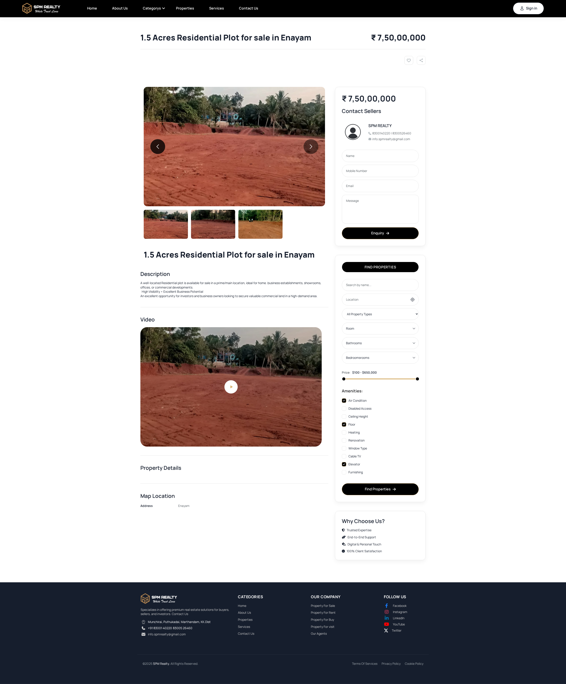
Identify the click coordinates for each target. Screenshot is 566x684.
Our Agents (319, 633)
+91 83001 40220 (160, 628)
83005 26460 (182, 628)
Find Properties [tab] (380, 267)
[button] (157, 146)
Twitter (397, 630)
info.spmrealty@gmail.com (167, 634)
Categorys (152, 8)
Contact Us (248, 8)
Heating (354, 432)
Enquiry (377, 233)
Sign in (531, 8)
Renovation (356, 440)
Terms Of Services (364, 663)
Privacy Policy (391, 663)
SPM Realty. (161, 663)
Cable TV (354, 456)
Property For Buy (322, 619)
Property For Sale (323, 606)
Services (216, 8)
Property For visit (323, 627)
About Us (120, 8)
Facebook (400, 606)
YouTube (399, 624)
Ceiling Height (358, 416)
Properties (185, 8)
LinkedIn (398, 618)
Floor (351, 424)
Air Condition (357, 400)
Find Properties (378, 489)
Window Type (357, 448)
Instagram (400, 612)
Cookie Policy (414, 663)
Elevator (354, 464)
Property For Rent (323, 612)
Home (92, 8)
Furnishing (355, 472)
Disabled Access (359, 408)
